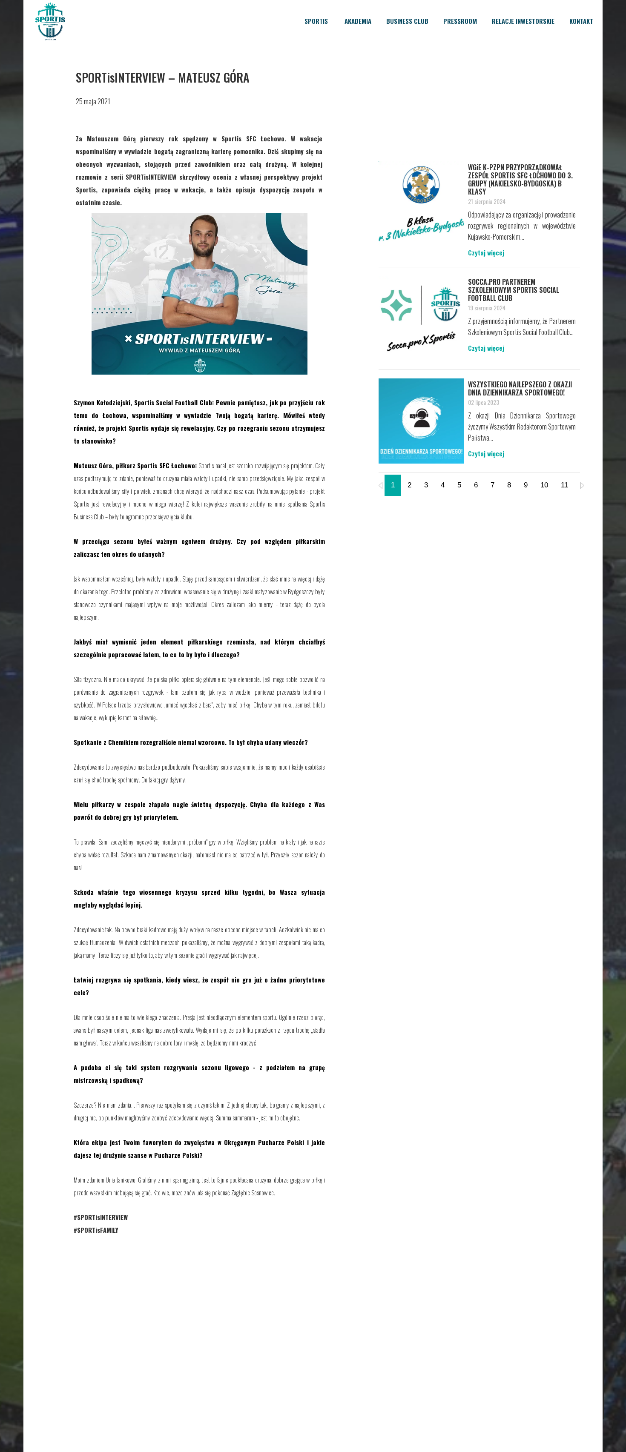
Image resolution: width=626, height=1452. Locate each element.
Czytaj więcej (486, 252)
